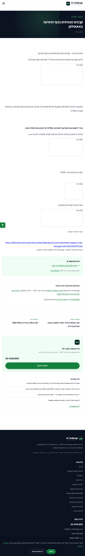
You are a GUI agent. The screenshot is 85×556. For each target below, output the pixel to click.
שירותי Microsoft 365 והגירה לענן (64, 265)
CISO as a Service (76, 502)
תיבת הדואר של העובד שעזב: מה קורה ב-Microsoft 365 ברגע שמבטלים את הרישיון (53, 389)
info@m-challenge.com (73, 529)
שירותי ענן (15, 290)
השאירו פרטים (62, 299)
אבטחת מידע (75, 294)
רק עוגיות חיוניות (37, 551)
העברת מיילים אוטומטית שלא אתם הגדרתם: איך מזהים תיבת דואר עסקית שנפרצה (53, 383)
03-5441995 (55, 271)
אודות (81, 467)
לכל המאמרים (74, 406)
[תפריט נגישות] (2, 225)
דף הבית (80, 16)
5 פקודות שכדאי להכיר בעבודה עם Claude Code (64, 400)
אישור (51, 551)
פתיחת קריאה (78, 511)
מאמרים (73, 16)
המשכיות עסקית (63, 294)
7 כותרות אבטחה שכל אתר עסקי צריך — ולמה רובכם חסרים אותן (59, 395)
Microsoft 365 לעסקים (74, 493)
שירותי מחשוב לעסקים (55, 290)
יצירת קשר (79, 480)
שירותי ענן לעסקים (76, 489)
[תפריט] (3, 3)
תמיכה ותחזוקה (77, 484)
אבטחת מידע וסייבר (76, 497)
